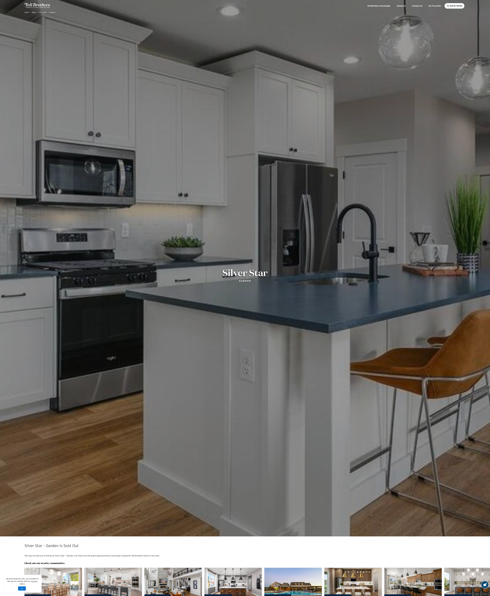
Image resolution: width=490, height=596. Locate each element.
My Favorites (435, 6)
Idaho (26, 12)
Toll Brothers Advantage (378, 6)
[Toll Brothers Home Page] (37, 7)
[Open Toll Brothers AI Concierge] (485, 584)
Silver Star (43, 12)
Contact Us (417, 6)
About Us (401, 6)
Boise (34, 12)
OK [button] (22, 588)
